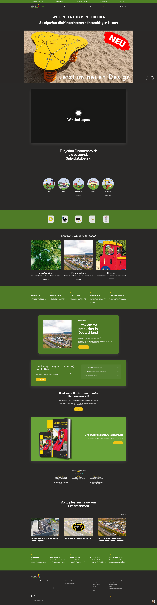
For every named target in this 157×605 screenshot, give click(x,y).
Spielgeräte (56, 6)
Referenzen (95, 582)
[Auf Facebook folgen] (31, 596)
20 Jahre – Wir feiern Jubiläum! (77, 538)
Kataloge (89, 6)
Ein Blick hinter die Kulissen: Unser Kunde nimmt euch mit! (111, 539)
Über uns (97, 6)
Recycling (94, 586)
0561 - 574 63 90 (68, 580)
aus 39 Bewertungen (78, 473)
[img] (78, 471)
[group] (78, 57)
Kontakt (94, 577)
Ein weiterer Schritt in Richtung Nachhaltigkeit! (44, 539)
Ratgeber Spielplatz (97, 584)
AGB (109, 577)
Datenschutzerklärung (113, 584)
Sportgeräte (64, 6)
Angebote (104, 6)
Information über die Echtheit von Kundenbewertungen (115, 589)
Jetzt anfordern (118, 442)
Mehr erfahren (49, 195)
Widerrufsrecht (112, 582)
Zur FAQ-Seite (41, 379)
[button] (77, 489)
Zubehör (82, 6)
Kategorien (78, 409)
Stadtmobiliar (73, 6)
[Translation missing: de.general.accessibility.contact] (153, 601)
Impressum (111, 586)
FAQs (94, 588)
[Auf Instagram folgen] (34, 596)
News (94, 590)
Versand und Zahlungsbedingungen (116, 580)
